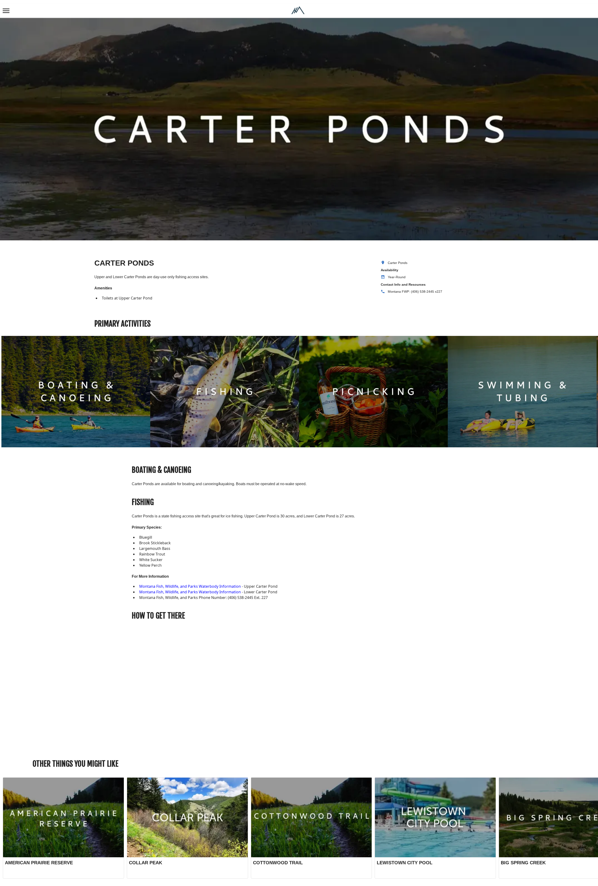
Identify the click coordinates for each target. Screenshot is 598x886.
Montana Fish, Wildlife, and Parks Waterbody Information (190, 586)
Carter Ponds (397, 263)
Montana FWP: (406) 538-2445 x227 (415, 291)
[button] (6, 10)
